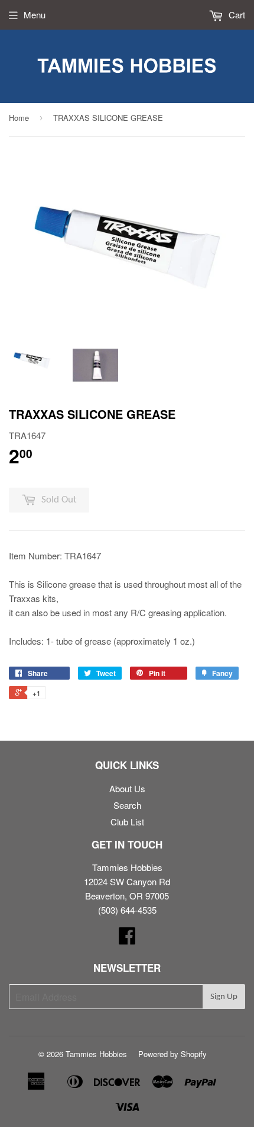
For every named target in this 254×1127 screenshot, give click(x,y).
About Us (127, 788)
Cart (235, 14)
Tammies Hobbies (96, 1053)
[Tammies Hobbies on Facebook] (127, 939)
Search (127, 805)
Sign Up (223, 996)
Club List (127, 821)
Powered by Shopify (172, 1053)
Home (19, 117)
